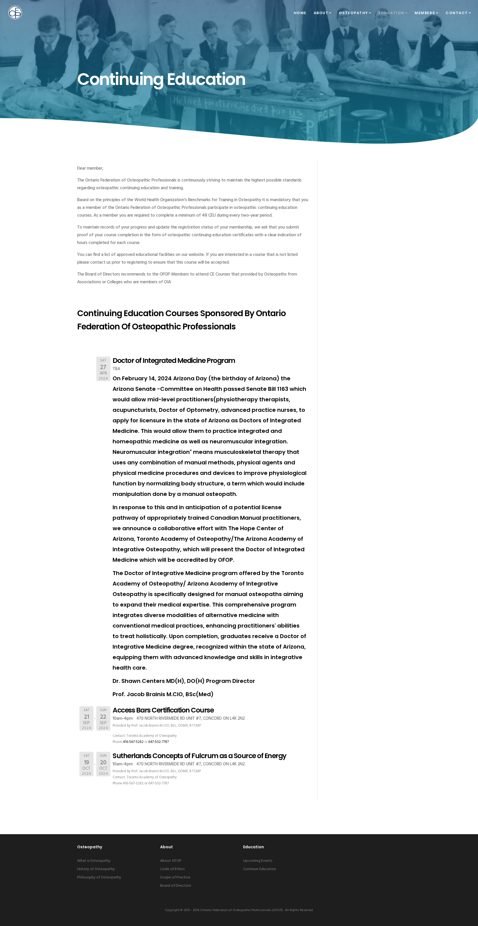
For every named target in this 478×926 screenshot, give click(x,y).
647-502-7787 (158, 742)
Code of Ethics (172, 869)
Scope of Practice (175, 877)
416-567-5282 (133, 742)
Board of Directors (175, 886)
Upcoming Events (257, 861)
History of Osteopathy (96, 869)
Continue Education (259, 869)
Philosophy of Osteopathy (99, 877)
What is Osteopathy (93, 861)
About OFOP (170, 861)
